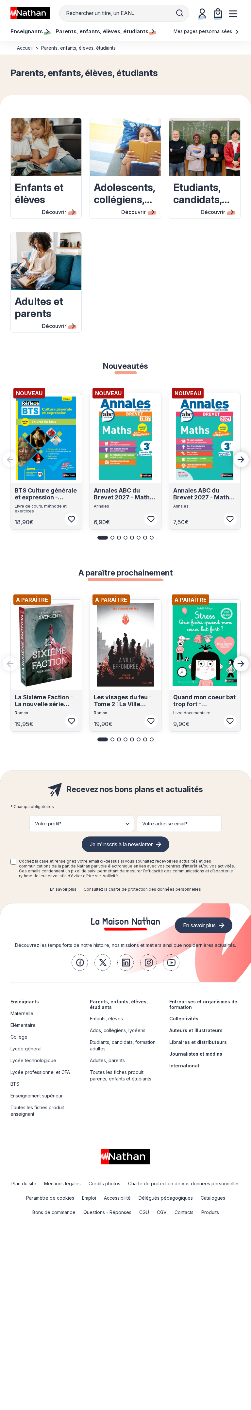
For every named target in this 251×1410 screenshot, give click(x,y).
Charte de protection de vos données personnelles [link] (184, 1183)
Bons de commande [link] (53, 1212)
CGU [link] (144, 1212)
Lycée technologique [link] (33, 1060)
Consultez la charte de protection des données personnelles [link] (142, 889)
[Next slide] (241, 459)
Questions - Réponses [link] (107, 1212)
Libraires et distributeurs (198, 1042)
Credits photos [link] (104, 1183)
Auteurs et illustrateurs (196, 1030)
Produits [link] (210, 1212)
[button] (102, 538)
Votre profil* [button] (48, 823)
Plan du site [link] (23, 1183)
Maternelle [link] (21, 1013)
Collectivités (183, 1018)
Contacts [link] (184, 1212)
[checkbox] (13, 862)
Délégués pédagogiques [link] (166, 1198)
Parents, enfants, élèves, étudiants (119, 1004)
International (184, 1065)
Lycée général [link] (26, 1048)
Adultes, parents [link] (107, 1060)
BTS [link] (14, 1084)
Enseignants (24, 1001)
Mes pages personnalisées (203, 31)
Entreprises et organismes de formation (203, 1004)
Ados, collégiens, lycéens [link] (117, 1030)
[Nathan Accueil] (30, 13)
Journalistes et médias (195, 1054)
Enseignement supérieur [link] (36, 1095)
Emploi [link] (89, 1198)
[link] (80, 962)
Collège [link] (18, 1037)
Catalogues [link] (213, 1198)
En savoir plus (63, 889)
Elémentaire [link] (23, 1025)
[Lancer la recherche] (179, 13)
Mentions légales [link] (62, 1183)
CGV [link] (162, 1212)
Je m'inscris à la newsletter (121, 844)
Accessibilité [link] (117, 1198)
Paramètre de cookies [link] (50, 1198)
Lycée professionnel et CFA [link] (40, 1072)
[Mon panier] (218, 13)
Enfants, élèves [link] (106, 1018)
